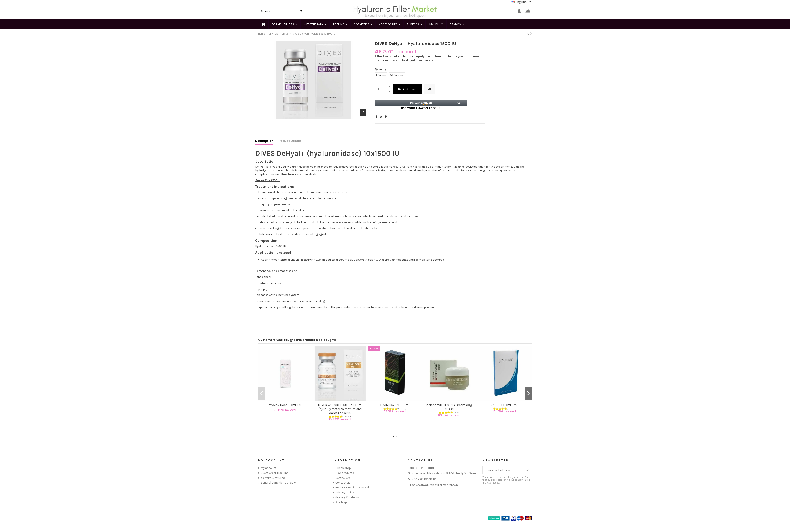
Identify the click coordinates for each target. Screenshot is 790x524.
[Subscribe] (527, 470)
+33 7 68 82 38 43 (424, 479)
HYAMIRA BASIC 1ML (395, 405)
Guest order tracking (274, 473)
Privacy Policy (344, 492)
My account (268, 468)
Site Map (341, 502)
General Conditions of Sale (278, 482)
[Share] (376, 117)
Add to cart (410, 89)
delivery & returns (273, 478)
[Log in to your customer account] (519, 11)
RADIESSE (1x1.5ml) (504, 405)
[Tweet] (381, 117)
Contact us (342, 482)
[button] (421, 104)
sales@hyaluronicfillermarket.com (435, 485)
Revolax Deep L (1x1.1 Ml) (286, 405)
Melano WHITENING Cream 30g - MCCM (449, 407)
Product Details (290, 141)
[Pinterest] (386, 117)
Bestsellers (343, 478)
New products (344, 473)
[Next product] (531, 33)
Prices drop (343, 468)
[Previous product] (528, 33)
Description (264, 141)
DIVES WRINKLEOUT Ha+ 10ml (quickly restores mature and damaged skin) (340, 409)
